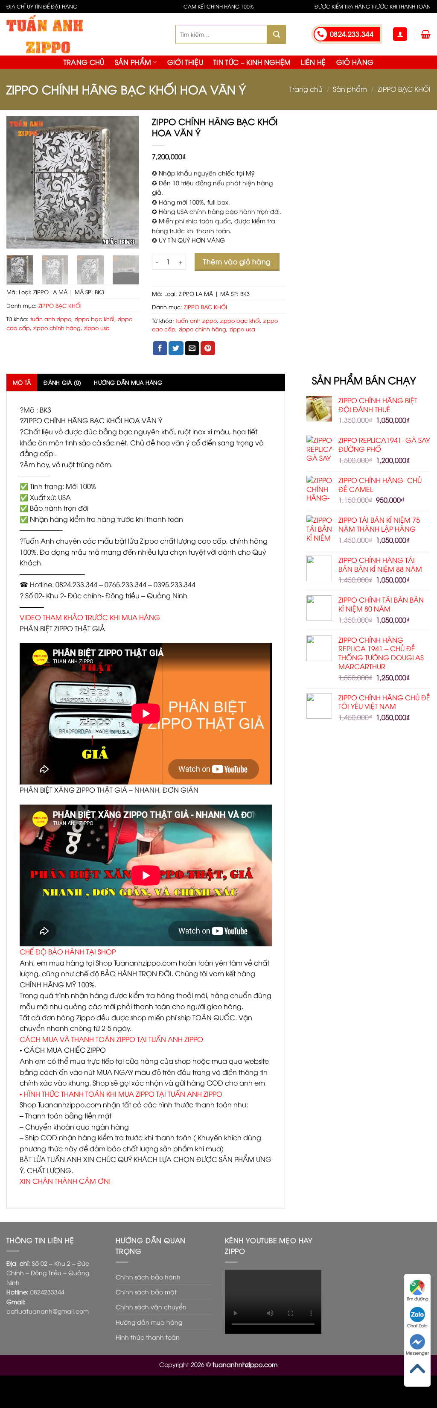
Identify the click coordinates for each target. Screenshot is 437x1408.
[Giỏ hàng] (426, 34)
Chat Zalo (417, 1325)
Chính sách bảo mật (146, 1292)
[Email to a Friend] (192, 348)
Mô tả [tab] (22, 382)
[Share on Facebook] (160, 348)
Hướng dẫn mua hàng (149, 1322)
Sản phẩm (133, 62)
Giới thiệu (185, 62)
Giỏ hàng (355, 62)
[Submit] (276, 34)
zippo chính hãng (57, 327)
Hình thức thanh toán (148, 1337)
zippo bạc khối (94, 318)
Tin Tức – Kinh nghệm (252, 62)
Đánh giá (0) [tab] (62, 382)
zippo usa (97, 327)
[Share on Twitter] (176, 348)
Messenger (417, 1352)
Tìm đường (417, 1298)
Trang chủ (84, 62)
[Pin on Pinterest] (208, 348)
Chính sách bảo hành (148, 1277)
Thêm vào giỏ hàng (237, 261)
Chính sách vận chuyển (151, 1307)
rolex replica (44, 1391)
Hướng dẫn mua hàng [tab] (128, 382)
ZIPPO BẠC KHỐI (404, 89)
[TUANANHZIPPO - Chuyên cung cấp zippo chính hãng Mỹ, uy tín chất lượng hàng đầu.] (84, 34)
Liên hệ (313, 62)
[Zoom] (17, 238)
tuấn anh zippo (50, 318)
